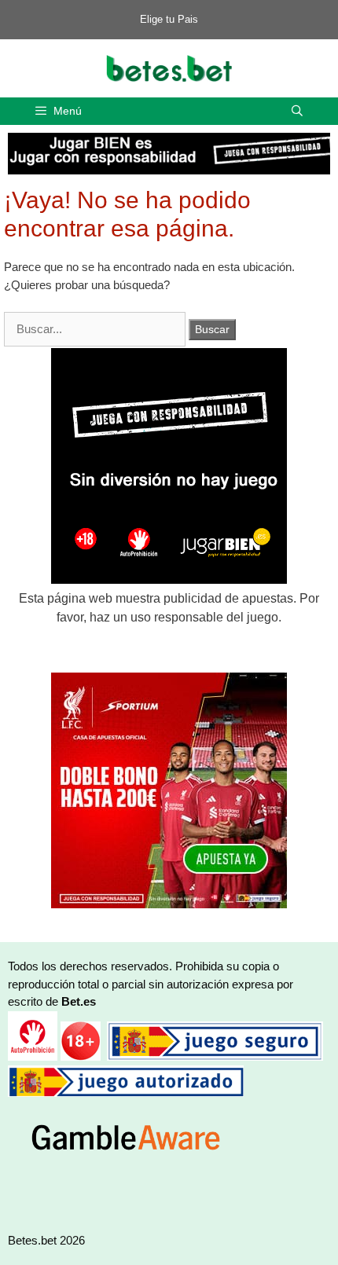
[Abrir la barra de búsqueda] (297, 111)
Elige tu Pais (169, 19)
